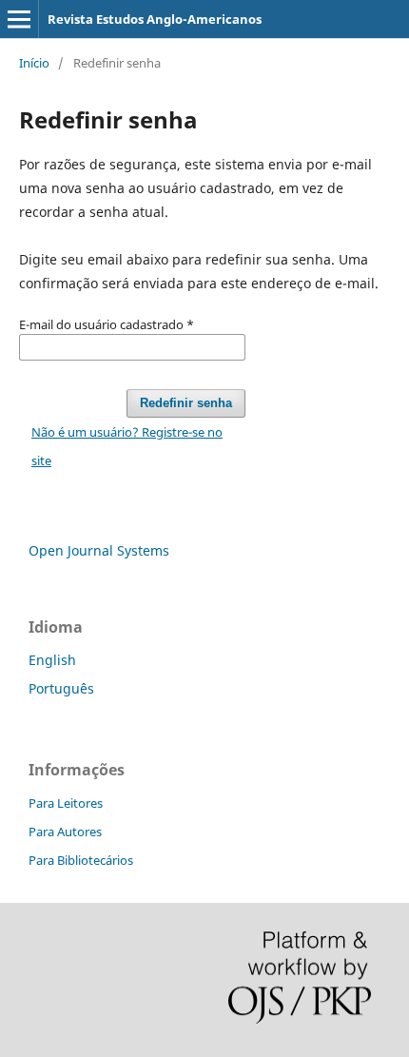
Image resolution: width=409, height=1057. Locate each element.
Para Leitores (66, 803)
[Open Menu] (19, 19)
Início (34, 62)
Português (61, 688)
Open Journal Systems (99, 550)
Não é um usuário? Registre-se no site (127, 446)
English (52, 660)
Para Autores (65, 831)
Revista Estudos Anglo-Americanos (155, 19)
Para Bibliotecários (81, 860)
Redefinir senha (186, 403)
